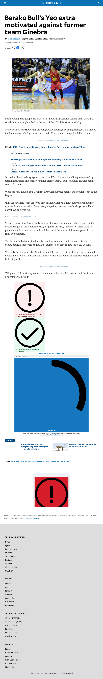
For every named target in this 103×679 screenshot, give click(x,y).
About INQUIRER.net (13, 618)
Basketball (32, 461)
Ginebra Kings (43, 461)
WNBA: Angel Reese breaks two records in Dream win (39, 171)
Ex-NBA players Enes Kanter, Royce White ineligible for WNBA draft (46, 159)
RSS (6, 587)
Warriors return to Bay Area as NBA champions (82, 445)
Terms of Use (56, 433)
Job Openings (10, 605)
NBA (63, 461)
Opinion (8, 563)
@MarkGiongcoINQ (57, 39)
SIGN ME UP (51, 431)
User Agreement (12, 625)
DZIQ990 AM (10, 663)
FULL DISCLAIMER (32, 518)
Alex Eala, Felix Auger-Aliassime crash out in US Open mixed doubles (47, 165)
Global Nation (11, 567)
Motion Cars (10, 667)
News (7, 542)
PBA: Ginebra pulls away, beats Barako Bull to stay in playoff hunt (49, 147)
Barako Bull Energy (19, 461)
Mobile (8, 583)
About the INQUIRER (13, 622)
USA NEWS (10, 571)
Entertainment (11, 549)
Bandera (8, 656)
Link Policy (9, 629)
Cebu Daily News (12, 660)
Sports (68, 461)
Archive (8, 594)
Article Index (10, 636)
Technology (10, 556)
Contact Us (9, 598)
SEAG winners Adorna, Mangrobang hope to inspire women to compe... (34, 446)
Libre (7, 649)
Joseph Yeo (55, 461)
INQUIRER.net (10, 42)
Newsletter (9, 602)
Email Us (8, 591)
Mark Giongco (14, 39)
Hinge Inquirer (11, 652)
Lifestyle (8, 553)
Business (8, 560)
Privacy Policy (54, 435)
